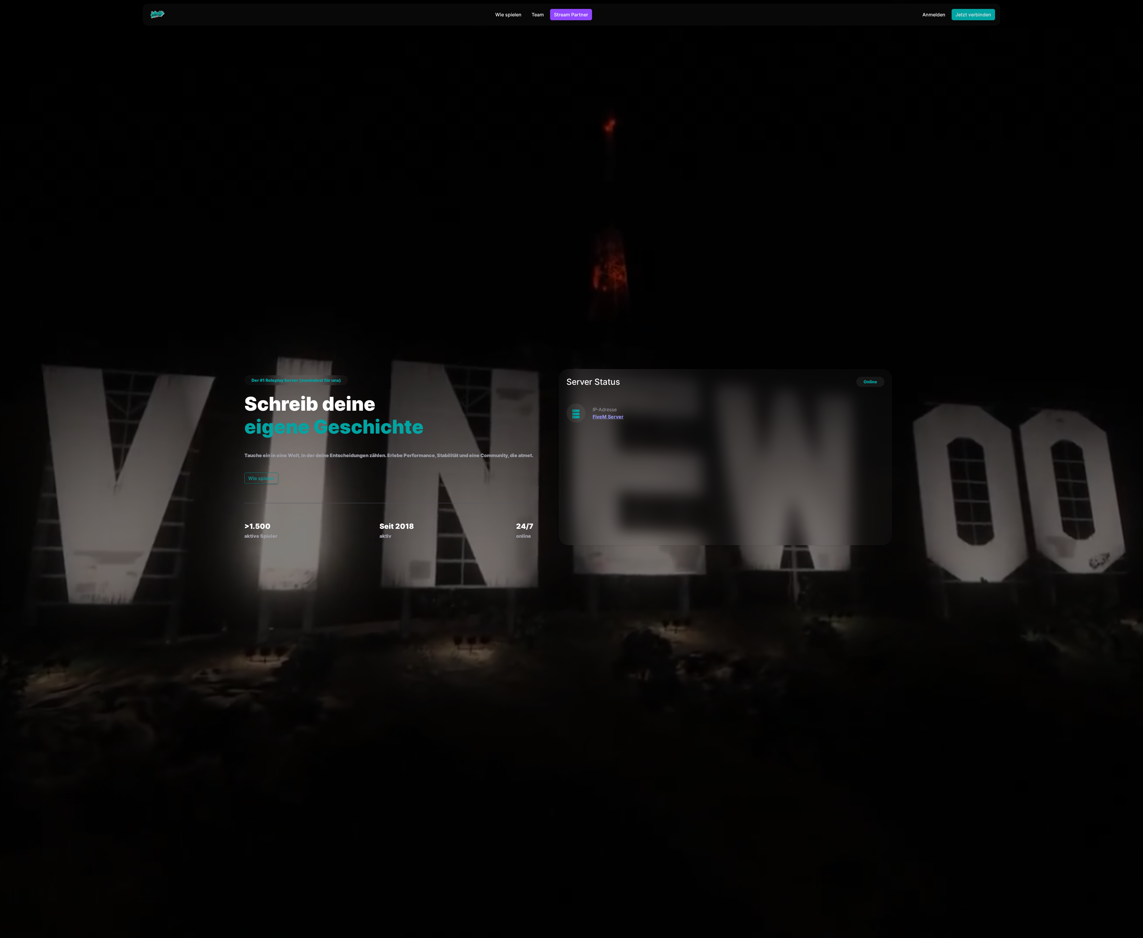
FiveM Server (608, 417)
